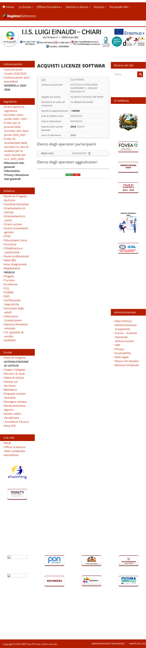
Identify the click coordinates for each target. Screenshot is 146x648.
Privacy (119, 349)
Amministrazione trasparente (126, 327)
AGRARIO (10, 340)
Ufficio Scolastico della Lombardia (14, 449)
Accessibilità (123, 353)
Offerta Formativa (48, 7)
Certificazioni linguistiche (12, 302)
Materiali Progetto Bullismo (15, 198)
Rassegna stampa (15, 401)
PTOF (7, 236)
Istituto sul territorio (11, 383)
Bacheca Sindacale (127, 365)
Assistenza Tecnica (17, 421)
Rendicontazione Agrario (14, 407)
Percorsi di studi (14, 373)
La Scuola (25, 7)
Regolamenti (12, 268)
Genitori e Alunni (77, 7)
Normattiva (11, 455)
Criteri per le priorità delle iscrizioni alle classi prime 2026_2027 (16, 129)
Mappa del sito (137, 643)
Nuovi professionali (16, 256)
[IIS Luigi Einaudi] (73, 46)
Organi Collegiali (14, 369)
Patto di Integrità (14, 357)
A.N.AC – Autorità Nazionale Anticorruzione (126, 337)
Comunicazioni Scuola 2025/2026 (15, 71)
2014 (73, 135)
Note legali (122, 357)
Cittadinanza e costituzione (13, 250)
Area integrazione (15, 264)
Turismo (9, 280)
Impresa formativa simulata (16, 326)
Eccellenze (10, 284)
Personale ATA (119, 7)
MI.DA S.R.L (47, 153)
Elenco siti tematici (127, 361)
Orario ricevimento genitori (16, 230)
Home (9, 7)
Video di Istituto (14, 377)
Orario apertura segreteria (14, 109)
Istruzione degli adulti (14, 310)
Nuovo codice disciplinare (12, 415)
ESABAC (9, 292)
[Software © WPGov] (73, 176)
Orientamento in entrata (14, 210)
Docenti (99, 7)
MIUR (7, 443)
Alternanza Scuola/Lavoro (13, 318)
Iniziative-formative (16, 204)
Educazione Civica (16, 240)
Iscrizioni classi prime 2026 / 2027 (15, 117)
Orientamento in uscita (14, 218)
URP (117, 345)
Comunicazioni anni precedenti (16, 79)
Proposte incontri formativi (15, 395)
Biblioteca (10, 389)
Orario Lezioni (13, 224)
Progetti (9, 276)
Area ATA (10, 425)
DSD (7, 296)
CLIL (6, 288)
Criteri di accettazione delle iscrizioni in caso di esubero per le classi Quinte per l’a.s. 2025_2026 (16, 149)
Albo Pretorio (123, 321)
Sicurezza (10, 244)
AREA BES (10, 260)
